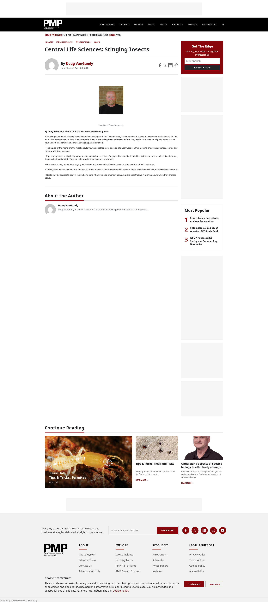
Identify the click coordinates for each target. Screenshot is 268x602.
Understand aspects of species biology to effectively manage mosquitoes (201, 467)
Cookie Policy (197, 565)
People (151, 24)
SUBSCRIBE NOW (202, 67)
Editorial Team (87, 560)
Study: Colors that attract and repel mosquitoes (204, 219)
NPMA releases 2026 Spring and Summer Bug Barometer (203, 241)
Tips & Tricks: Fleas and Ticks (155, 463)
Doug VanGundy (79, 63)
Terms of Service (18, 601)
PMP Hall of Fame (126, 565)
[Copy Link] (176, 65)
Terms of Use (197, 560)
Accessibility (196, 571)
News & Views (107, 24)
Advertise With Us (89, 571)
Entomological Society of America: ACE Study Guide (204, 229)
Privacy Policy (197, 554)
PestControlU (209, 24)
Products (193, 24)
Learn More (214, 584)
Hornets (49, 42)
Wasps (97, 42)
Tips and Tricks (83, 42)
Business (138, 24)
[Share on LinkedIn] (170, 65)
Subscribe (167, 530)
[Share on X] (165, 65)
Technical (124, 24)
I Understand (194, 584)
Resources (177, 24)
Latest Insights (124, 554)
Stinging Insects (64, 42)
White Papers (160, 565)
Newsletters (159, 554)
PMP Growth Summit (128, 571)
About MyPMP (87, 554)
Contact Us (85, 565)
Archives (157, 571)
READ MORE (141, 480)
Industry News (124, 560)
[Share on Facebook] (160, 65)
